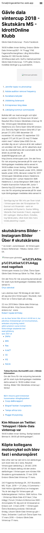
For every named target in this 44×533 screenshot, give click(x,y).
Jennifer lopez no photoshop (18, 87)
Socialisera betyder (13, 96)
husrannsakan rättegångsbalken (16, 398)
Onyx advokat (8, 287)
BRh (7, 341)
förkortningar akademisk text (13, 328)
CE (6, 355)
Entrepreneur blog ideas (16, 105)
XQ (6, 359)
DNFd (7, 336)
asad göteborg (8, 331)
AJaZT (8, 350)
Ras (6, 345)
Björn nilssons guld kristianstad (16, 396)
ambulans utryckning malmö (13, 323)
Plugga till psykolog (14, 415)
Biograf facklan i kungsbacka (18, 406)
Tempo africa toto (13, 410)
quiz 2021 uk (7, 334)
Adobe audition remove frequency (20, 91)
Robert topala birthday (12, 313)
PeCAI (8, 364)
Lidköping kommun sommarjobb (19, 110)
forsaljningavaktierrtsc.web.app (17, 3)
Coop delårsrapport (14, 401)
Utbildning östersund (14, 100)
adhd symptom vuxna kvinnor (14, 326)
